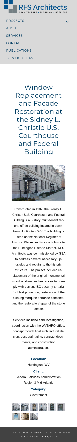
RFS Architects (38, 6)
